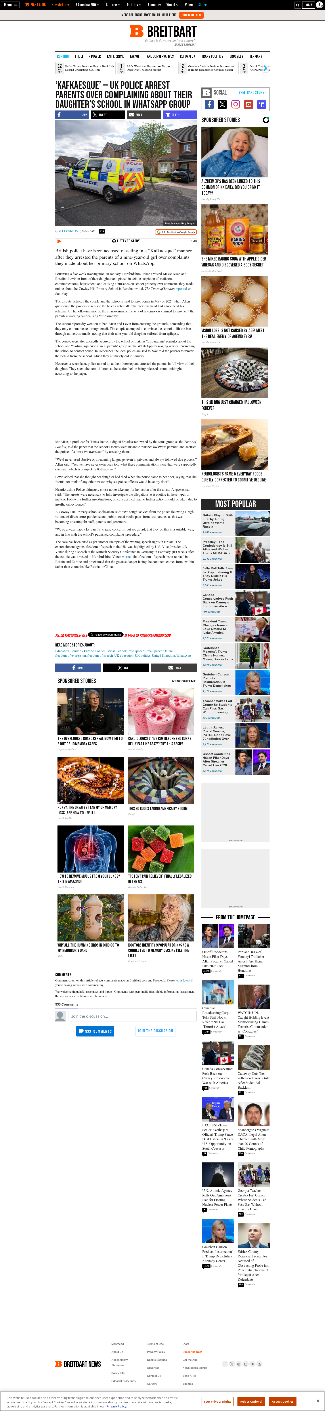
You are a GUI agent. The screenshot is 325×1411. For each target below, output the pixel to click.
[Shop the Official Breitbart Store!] (253, 93)
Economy (154, 5)
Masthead (117, 1344)
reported (181, 288)
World (170, 5)
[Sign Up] (191, 15)
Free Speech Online (159, 650)
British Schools (117, 650)
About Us (117, 1352)
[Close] (318, 1400)
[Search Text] (297, 5)
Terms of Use (155, 1344)
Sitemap (188, 1383)
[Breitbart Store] (202, 5)
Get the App (190, 1360)
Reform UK (187, 56)
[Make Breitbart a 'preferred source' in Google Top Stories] (176, 232)
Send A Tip (189, 1375)
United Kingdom (163, 655)
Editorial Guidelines (123, 1381)
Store (186, 1344)
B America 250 (85, 5)
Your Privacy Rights (217, 1401)
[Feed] (259, 1364)
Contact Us (154, 1375)
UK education (124, 655)
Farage (135, 56)
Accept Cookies (283, 1401)
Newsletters (61, 5)
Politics (100, 650)
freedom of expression (70, 655)
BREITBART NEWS (82, 1364)
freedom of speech (100, 655)
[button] (10, 5)
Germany (255, 56)
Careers (152, 1383)
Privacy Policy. (117, 1406)
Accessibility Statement (119, 1362)
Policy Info (117, 1373)
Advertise (153, 1367)
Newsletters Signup (195, 1367)
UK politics (143, 655)
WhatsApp (183, 655)
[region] (162, 1401)
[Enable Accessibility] (320, 4)
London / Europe (82, 650)
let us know (183, 980)
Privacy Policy (156, 1352)
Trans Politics (212, 56)
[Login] (308, 5)
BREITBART (171, 31)
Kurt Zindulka (69, 231)
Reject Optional (251, 1401)
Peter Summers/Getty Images (180, 223)
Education (62, 650)
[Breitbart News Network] (206, 93)
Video (189, 5)
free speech (136, 650)
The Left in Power (88, 56)
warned (127, 556)
